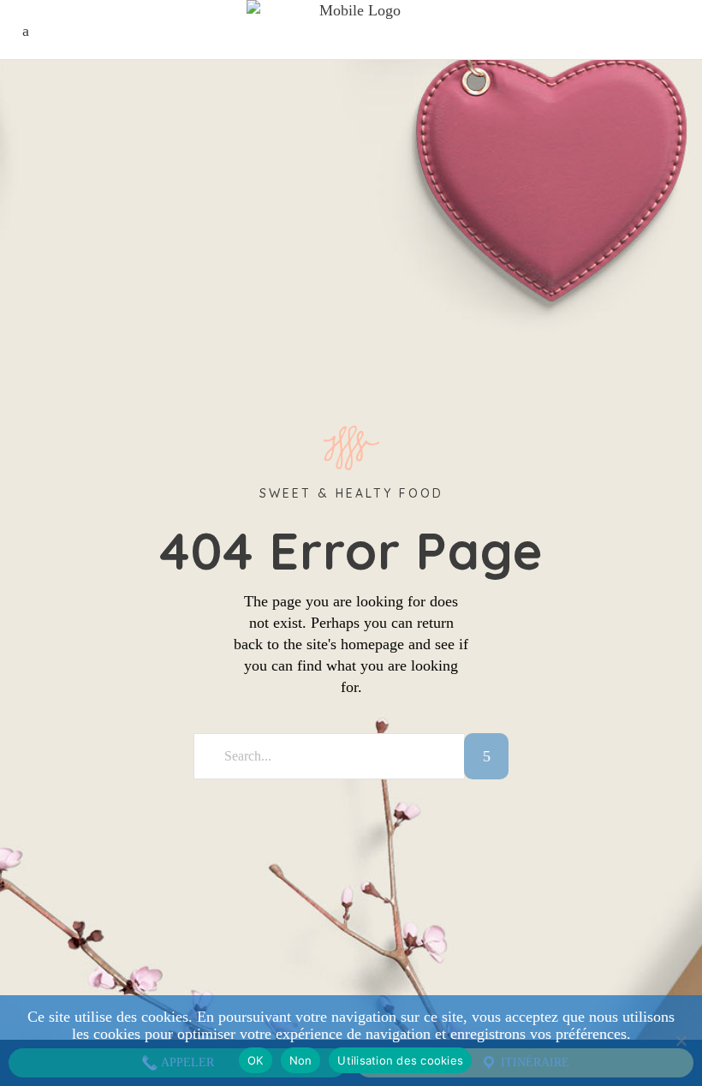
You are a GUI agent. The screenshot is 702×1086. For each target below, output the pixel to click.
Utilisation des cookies (400, 1060)
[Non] (680, 1040)
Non (300, 1060)
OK (255, 1060)
